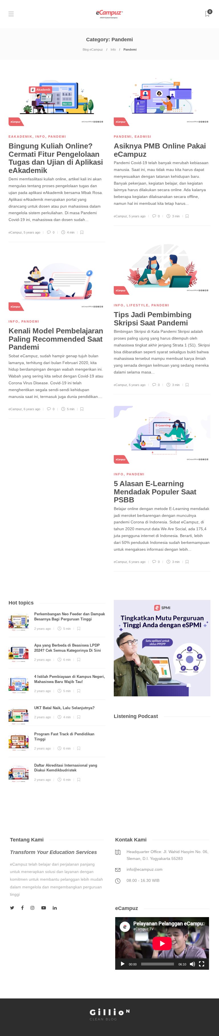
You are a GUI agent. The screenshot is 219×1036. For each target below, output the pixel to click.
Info (113, 49)
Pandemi (57, 136)
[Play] (122, 964)
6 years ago (137, 385)
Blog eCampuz (93, 49)
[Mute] (192, 964)
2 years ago (42, 628)
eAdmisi (143, 136)
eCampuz (15, 232)
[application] (162, 943)
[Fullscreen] (201, 964)
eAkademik (21, 136)
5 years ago (32, 232)
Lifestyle (138, 305)
